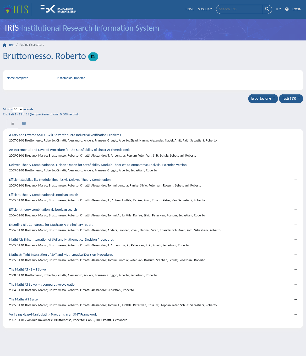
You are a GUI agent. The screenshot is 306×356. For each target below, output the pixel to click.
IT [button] (277, 9)
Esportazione (261, 99)
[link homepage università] (60, 9)
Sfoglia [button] (204, 9)
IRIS (11, 45)
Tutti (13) (289, 99)
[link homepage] (17, 9)
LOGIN (296, 9)
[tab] (12, 123)
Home (190, 9)
